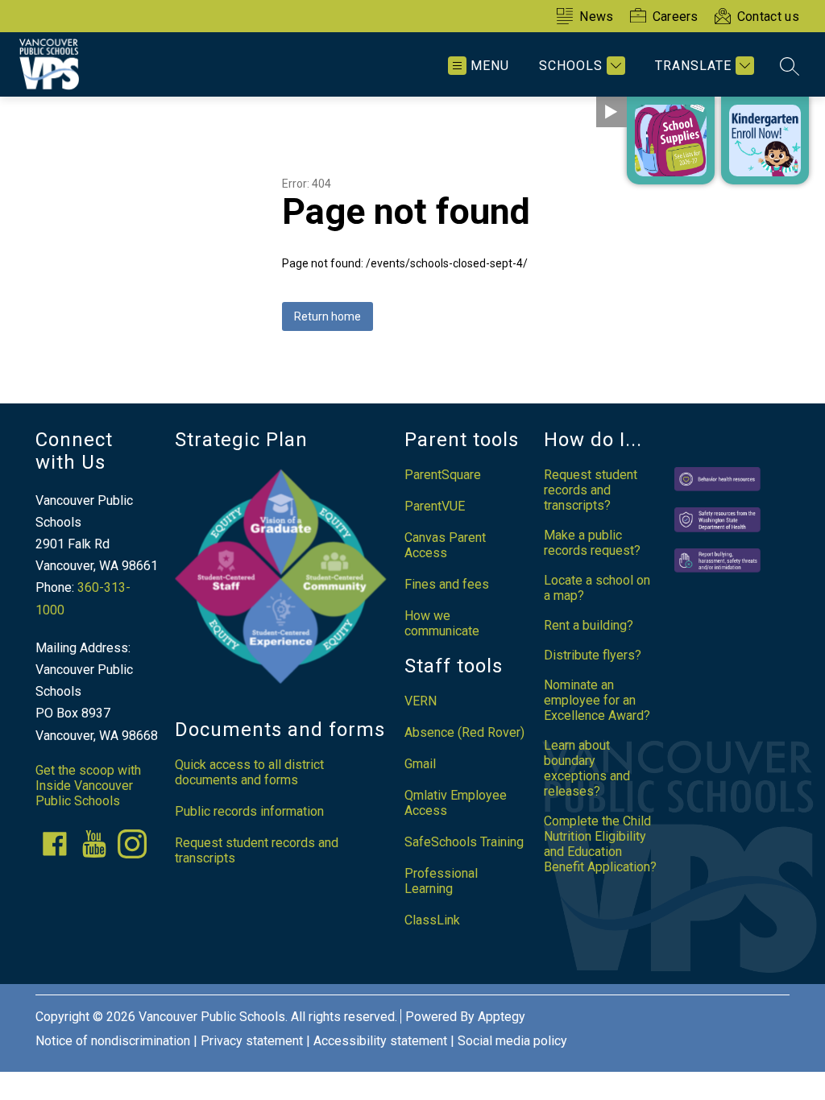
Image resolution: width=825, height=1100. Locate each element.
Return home (327, 316)
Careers (676, 16)
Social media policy (512, 1040)
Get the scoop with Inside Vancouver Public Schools (88, 785)
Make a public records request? (592, 542)
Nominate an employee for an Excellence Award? (597, 700)
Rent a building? (588, 625)
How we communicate (441, 623)
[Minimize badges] (611, 112)
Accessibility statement (380, 1040)
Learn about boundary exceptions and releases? (587, 768)
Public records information (249, 811)
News (596, 16)
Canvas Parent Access (445, 545)
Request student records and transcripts (256, 850)
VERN (420, 701)
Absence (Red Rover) (464, 732)
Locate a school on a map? (597, 588)
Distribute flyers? (592, 655)
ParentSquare (442, 474)
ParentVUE (434, 506)
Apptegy (501, 1016)
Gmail (420, 763)
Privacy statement (252, 1040)
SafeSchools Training (464, 842)
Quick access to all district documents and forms (249, 772)
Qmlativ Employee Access (455, 803)
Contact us (768, 16)
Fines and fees (446, 584)
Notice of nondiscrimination (112, 1040)
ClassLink (432, 920)
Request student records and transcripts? (590, 490)
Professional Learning (441, 881)
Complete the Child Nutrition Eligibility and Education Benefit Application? (600, 844)
